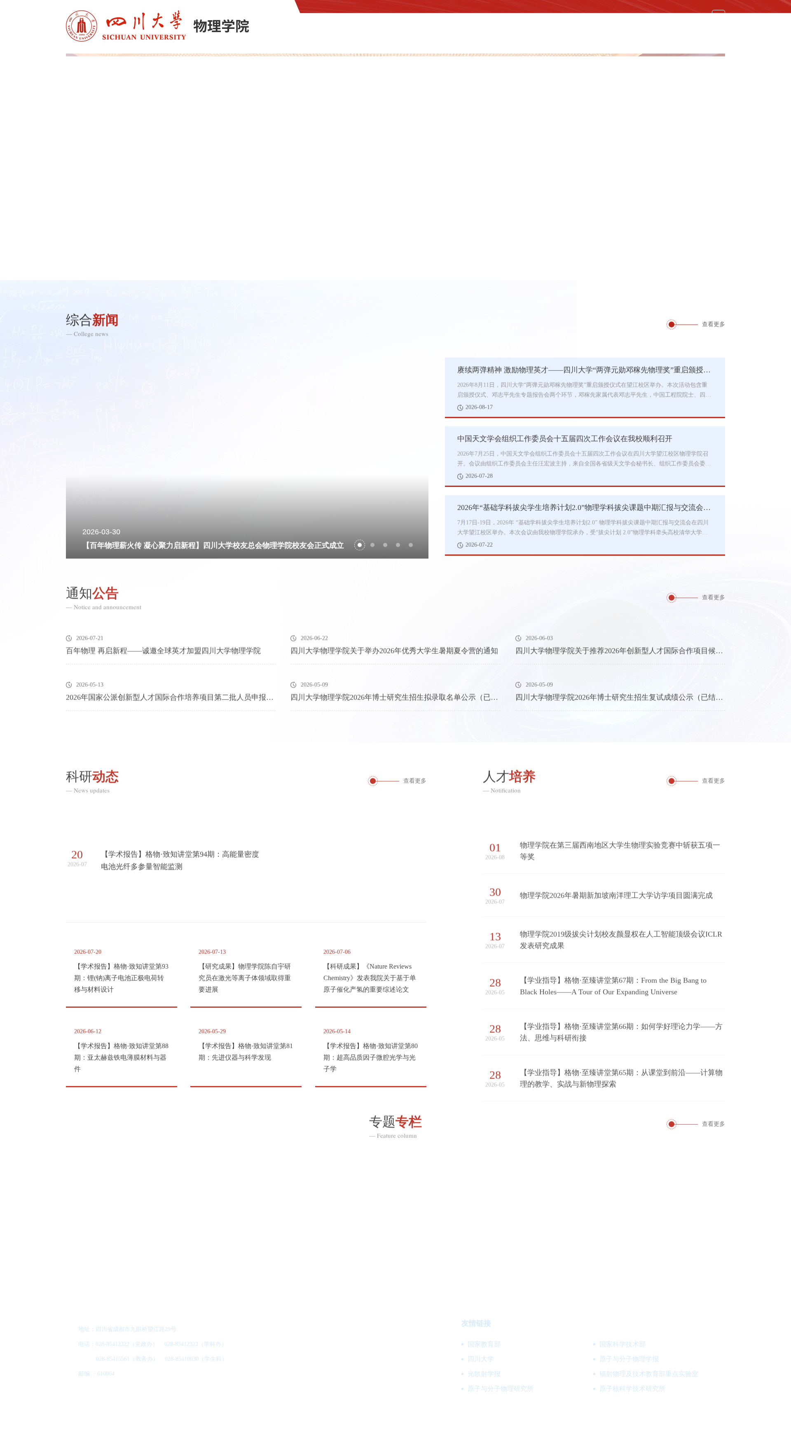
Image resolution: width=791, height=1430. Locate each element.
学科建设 (433, 35)
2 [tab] (672, 262)
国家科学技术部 (622, 1344)
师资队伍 (479, 35)
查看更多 (713, 324)
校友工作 (710, 35)
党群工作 (618, 35)
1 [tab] (644, 262)
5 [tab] (411, 543)
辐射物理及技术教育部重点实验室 (648, 1373)
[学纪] (647, 1198)
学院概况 (387, 35)
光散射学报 (484, 1373)
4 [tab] (398, 543)
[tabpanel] (395, 167)
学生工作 (664, 35)
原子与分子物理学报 (629, 1358)
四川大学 (481, 1358)
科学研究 (572, 35)
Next (719, 167)
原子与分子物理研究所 (501, 1388)
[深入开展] (479, 1198)
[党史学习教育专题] (311, 1198)
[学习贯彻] (143, 1198)
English (688, 16)
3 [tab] (699, 262)
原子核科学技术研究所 (632, 1388)
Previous (72, 167)
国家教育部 (484, 1344)
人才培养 (526, 35)
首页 (348, 35)
